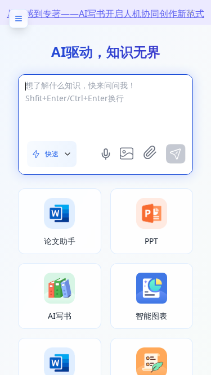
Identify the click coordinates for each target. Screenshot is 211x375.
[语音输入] (107, 154)
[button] (52, 154)
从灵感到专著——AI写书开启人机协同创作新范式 (105, 13)
